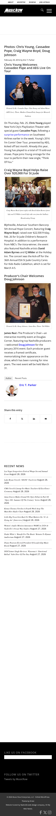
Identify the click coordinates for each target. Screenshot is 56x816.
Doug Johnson (27, 344)
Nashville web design (29, 805)
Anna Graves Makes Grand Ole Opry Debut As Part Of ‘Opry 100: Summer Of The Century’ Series (26, 498)
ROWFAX (32, 2)
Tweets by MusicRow (15, 779)
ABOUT (10, 2)
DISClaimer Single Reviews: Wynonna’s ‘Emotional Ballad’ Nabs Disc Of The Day (25, 553)
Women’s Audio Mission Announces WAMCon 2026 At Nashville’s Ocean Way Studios (26, 527)
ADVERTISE (21, 2)
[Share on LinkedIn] (34, 419)
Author (8, 378)
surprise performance (16, 134)
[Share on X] (22, 419)
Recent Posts (21, 378)
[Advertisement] (26, 578)
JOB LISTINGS (44, 2)
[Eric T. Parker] (12, 395)
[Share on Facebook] (10, 419)
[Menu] (48, 10)
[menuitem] (10, 2)
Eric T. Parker (28, 60)
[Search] (41, 10)
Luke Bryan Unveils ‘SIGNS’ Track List (20, 479)
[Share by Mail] (46, 419)
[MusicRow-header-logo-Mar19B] (23, 10)
